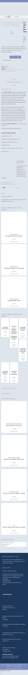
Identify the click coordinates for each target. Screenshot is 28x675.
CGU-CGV (13, 666)
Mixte (12, 71)
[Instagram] (2, 589)
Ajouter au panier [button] (14, 241)
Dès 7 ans (24, 69)
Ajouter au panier (15, 57)
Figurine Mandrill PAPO (5, 373)
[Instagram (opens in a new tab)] (15, 1)
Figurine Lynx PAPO (5, 328)
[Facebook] (2, 587)
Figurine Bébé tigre (14, 300)
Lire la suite (5, 335)
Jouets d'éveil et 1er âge (10, 423)
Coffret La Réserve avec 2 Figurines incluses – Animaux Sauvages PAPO (14, 333)
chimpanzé (20, 102)
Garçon (8, 71)
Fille (6, 71)
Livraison (14, 664)
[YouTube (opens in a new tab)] (16, 1)
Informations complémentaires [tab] (14, 82)
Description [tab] (14, 79)
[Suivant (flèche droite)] (1, 674)
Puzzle (14, 525)
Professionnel (19, 664)
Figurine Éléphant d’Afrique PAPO (23, 351)
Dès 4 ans (12, 69)
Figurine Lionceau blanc (23, 329)
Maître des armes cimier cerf (14, 459)
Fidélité (2, 664)
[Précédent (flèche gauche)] (0, 674)
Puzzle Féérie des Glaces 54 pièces (14, 527)
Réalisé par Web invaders (5, 670)
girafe (14, 102)
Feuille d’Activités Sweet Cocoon (14, 493)
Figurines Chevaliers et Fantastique (14, 457)
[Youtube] (2, 592)
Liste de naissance (8, 664)
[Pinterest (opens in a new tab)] (13, 1)
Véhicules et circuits (18, 423)
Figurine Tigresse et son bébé (14, 268)
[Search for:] (22, 16)
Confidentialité (18, 666)
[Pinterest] (2, 590)
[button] (6, 60)
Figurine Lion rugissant (14, 373)
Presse (24, 664)
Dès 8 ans (3, 71)
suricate (23, 100)
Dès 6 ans (20, 69)
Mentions (8, 666)
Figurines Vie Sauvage (10, 67)
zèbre (17, 95)
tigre (14, 95)
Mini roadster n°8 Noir (14, 425)
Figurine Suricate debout (14, 236)
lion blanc (17, 100)
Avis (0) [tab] (13, 85)
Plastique (15, 71)
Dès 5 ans (16, 69)
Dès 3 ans (8, 69)
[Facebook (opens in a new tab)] (12, 1)
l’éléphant (10, 102)
